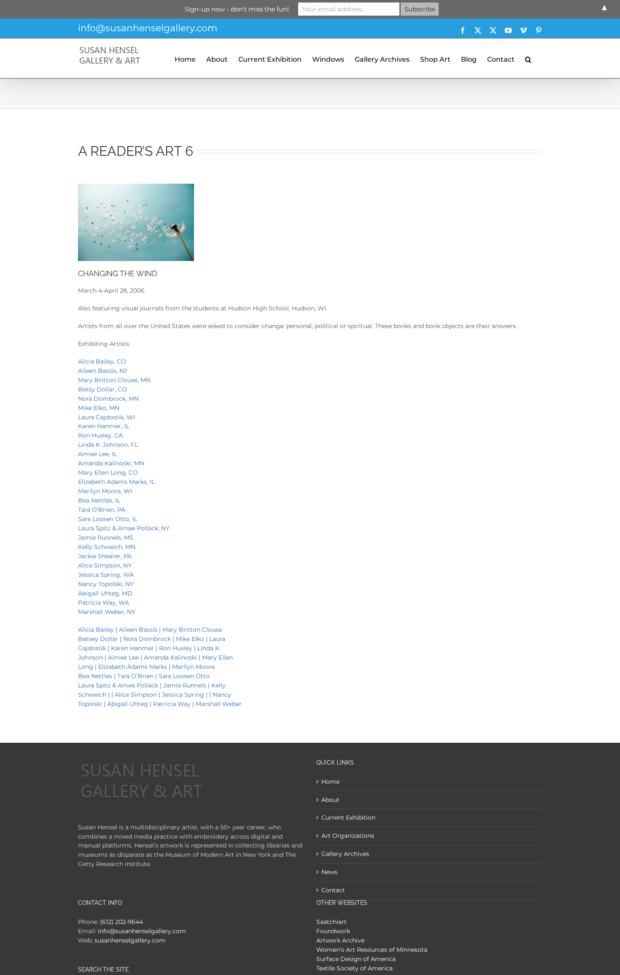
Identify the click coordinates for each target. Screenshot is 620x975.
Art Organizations (347, 835)
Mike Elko (190, 639)
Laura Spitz (94, 685)
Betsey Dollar (98, 639)
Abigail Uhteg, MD (105, 593)
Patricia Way (172, 704)
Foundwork (333, 931)
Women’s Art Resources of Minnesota (371, 949)
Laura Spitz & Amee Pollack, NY (124, 528)
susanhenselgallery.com (129, 940)
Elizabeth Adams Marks (132, 667)
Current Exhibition (348, 817)
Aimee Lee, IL (97, 454)
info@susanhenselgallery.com (147, 28)
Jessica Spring (183, 694)
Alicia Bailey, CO (102, 361)
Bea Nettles (95, 676)
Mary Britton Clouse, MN (114, 380)
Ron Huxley (175, 648)
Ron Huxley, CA (100, 435)
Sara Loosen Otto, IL (107, 519)
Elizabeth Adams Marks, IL (116, 482)
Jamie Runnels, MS (105, 537)
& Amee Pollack (135, 685)
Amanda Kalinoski (170, 657)
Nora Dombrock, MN (108, 398)
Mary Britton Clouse (192, 629)
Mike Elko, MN (98, 408)
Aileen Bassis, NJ (102, 371)
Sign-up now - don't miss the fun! (237, 9)
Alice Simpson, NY (105, 565)
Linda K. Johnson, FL (108, 444)
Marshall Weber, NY (106, 612)
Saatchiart (331, 922)
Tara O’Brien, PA (101, 509)
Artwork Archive (340, 940)
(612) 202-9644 (121, 922)
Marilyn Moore (193, 667)
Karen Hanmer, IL (103, 426)
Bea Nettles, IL (99, 500)
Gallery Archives (345, 854)
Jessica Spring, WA (106, 574)
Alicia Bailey (96, 629)
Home (330, 781)
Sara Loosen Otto (184, 676)
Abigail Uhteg (127, 704)
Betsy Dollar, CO (102, 389)
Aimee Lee (123, 657)
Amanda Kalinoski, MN (111, 463)
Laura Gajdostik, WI (106, 417)
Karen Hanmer (133, 648)
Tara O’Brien (135, 676)
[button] (528, 58)
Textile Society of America (354, 968)
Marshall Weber (219, 704)
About (330, 800)
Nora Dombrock (147, 639)
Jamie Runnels (185, 685)
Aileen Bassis (138, 629)
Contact (333, 890)
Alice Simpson (136, 694)
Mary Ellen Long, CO (108, 472)
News (329, 872)
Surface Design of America (356, 959)
